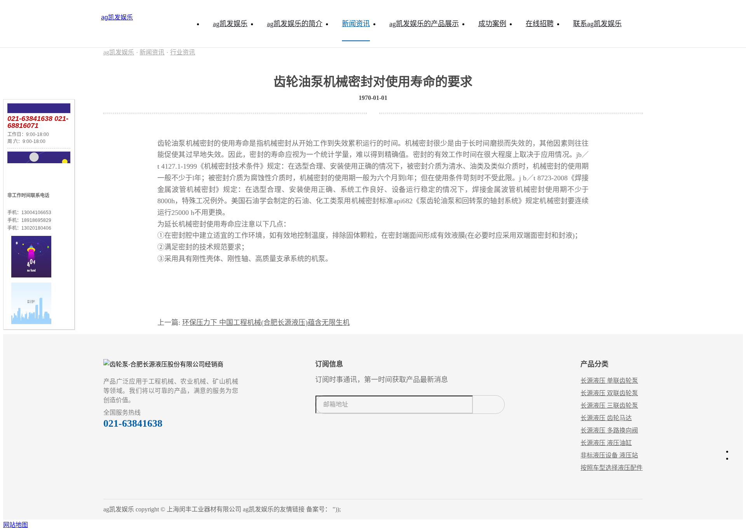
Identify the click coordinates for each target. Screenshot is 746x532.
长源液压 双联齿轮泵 (609, 393)
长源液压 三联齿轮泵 (609, 405)
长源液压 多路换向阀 (609, 430)
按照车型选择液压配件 (611, 467)
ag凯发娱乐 (117, 17)
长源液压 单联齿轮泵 (609, 380)
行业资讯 (182, 52)
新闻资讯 (151, 52)
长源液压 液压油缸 (606, 443)
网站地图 (15, 525)
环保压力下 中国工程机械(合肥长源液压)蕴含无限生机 (266, 322)
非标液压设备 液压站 (609, 455)
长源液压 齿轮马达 (606, 418)
